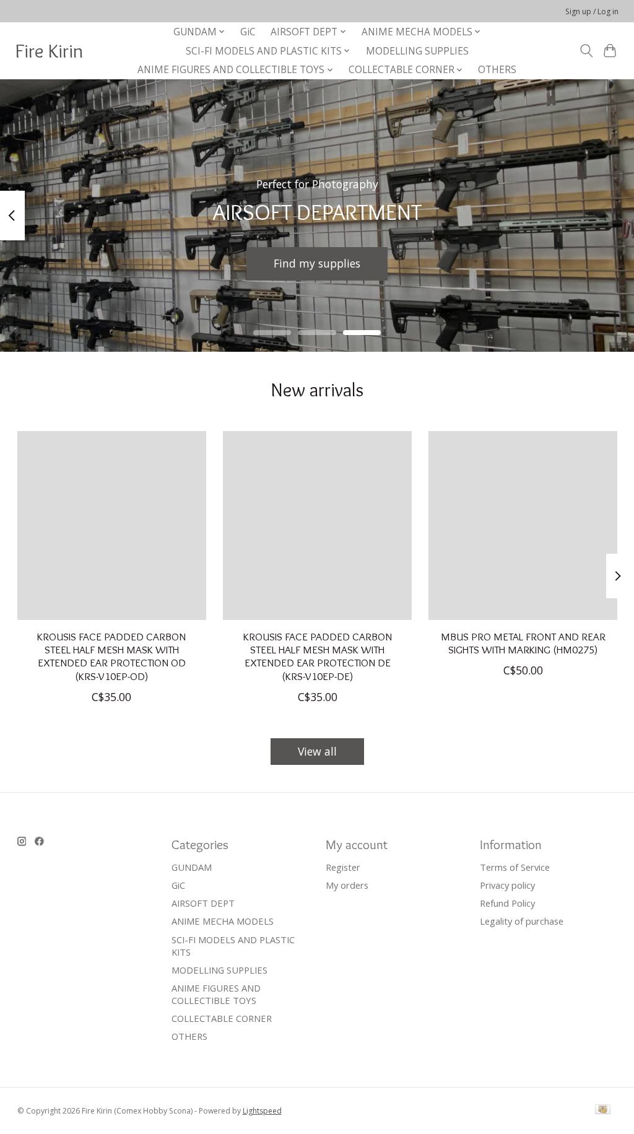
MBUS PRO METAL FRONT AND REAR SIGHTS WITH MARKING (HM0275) (522, 643)
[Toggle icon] (586, 51)
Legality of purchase (521, 921)
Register (343, 867)
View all (317, 751)
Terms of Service (515, 867)
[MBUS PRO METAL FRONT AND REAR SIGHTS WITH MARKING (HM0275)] (522, 525)
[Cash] (602, 1110)
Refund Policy (507, 903)
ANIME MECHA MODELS (223, 921)
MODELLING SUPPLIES (417, 51)
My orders (347, 885)
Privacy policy (507, 885)
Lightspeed (262, 1111)
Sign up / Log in (592, 11)
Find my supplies (317, 263)
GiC (248, 31)
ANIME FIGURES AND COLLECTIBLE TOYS (216, 994)
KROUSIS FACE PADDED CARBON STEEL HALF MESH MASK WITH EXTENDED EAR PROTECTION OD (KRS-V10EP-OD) (111, 656)
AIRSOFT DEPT (203, 903)
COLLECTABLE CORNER (222, 1018)
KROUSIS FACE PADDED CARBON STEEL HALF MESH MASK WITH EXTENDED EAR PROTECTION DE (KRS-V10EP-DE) (317, 656)
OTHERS (497, 69)
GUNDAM (192, 867)
